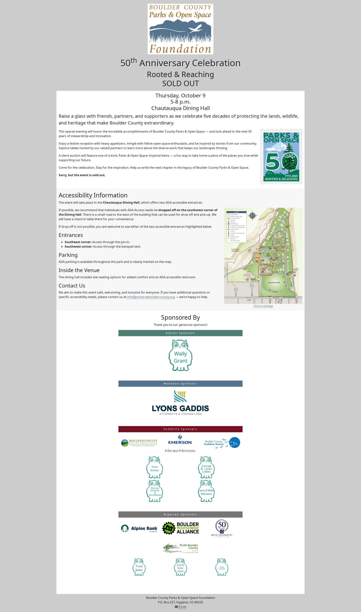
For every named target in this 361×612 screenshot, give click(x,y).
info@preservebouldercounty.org (151, 297)
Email (182, 607)
